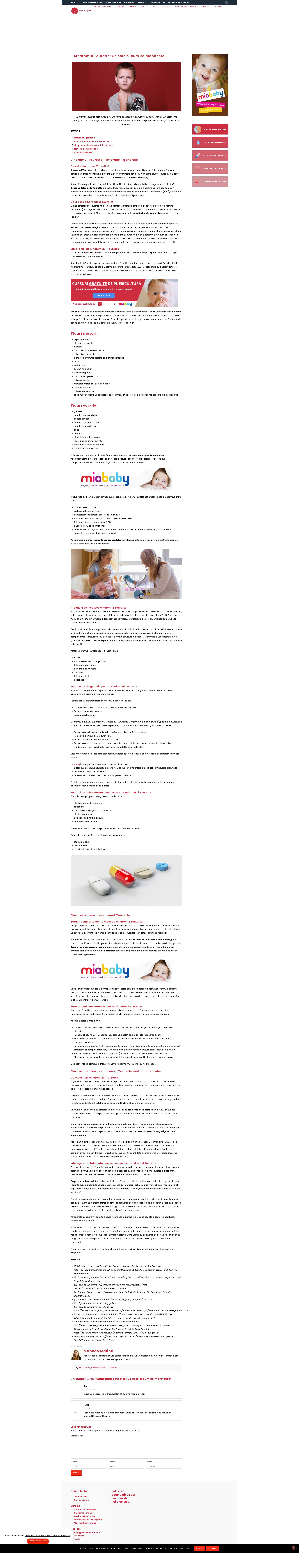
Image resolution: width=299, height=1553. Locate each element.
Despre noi (75, 2)
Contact (186, 2)
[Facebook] (226, 2)
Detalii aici (212, 1548)
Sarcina (75, 1505)
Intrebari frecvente (171, 2)
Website (150, 1461)
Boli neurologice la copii (90, 1367)
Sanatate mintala (109, 1367)
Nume (74, 1461)
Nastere (76, 1528)
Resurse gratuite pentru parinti (121, 2)
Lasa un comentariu (38, 1540)
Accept (199, 1548)
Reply (76, 1394)
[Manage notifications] (293, 1548)
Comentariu (77, 1435)
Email (112, 1461)
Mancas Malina (99, 1350)
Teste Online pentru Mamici (93, 2)
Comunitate (155, 2)
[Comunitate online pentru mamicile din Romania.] (81, 10)
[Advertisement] (149, 32)
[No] (296, 1549)
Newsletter (142, 2)
